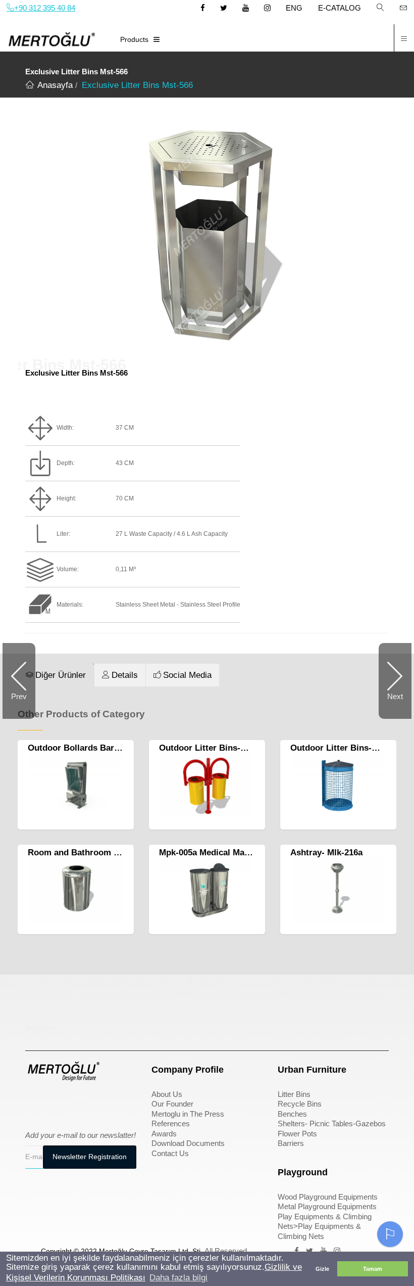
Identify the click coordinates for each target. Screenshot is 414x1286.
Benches (292, 1114)
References (170, 1123)
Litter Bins (294, 1094)
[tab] (56, 675)
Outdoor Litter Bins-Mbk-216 (347, 748)
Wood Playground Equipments (328, 1196)
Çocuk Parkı (49, 992)
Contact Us (170, 1153)
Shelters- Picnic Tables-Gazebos (332, 1123)
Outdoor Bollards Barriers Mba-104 (98, 748)
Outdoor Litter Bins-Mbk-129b (219, 748)
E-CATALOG (339, 8)
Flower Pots (297, 1133)
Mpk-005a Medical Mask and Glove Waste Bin (249, 852)
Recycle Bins (300, 1103)
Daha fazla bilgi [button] (178, 1277)
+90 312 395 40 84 (44, 8)
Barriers (291, 1143)
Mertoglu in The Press (187, 1114)
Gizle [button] (322, 1269)
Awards (164, 1133)
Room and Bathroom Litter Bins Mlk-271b (111, 852)
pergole (40, 1027)
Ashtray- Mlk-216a (326, 852)
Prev (19, 696)
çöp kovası (172, 992)
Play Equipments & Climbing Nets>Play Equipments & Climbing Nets (325, 1226)
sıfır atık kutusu (309, 992)
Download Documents (188, 1143)
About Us (166, 1094)
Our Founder (172, 1103)
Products (134, 39)
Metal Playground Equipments (327, 1206)
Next (395, 696)
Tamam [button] (372, 1269)
